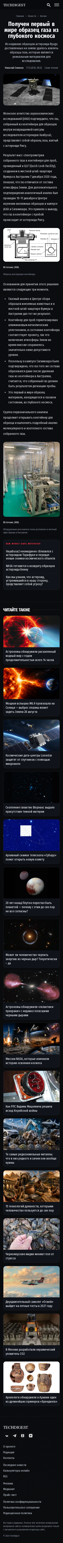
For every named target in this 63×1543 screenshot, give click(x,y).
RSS (5, 1476)
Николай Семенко (14, 67)
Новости (32, 16)
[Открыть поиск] (48, 4)
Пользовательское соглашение (21, 1507)
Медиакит (9, 1489)
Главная (20, 16)
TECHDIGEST (14, 5)
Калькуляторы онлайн (16, 1470)
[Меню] (57, 4)
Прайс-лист (10, 1495)
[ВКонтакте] (6, 1435)
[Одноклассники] (22, 1435)
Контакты (9, 1458)
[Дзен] (30, 1435)
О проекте (9, 1446)
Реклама (8, 1483)
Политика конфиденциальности (22, 1502)
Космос (43, 16)
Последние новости (14, 1465)
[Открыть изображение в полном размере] (31, 89)
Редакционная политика (17, 1513)
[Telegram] (14, 1435)
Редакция (8, 1452)
